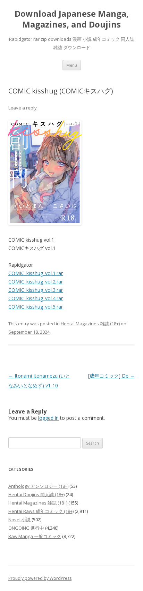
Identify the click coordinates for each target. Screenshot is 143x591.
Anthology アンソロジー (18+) (38, 486)
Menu (71, 65)
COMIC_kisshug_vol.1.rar (35, 273)
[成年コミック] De (111, 375)
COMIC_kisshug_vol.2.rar (35, 281)
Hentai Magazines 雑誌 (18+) (90, 323)
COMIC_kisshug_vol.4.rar (35, 298)
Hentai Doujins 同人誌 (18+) (36, 494)
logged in (48, 418)
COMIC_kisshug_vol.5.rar (35, 306)
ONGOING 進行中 (26, 528)
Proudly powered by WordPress (40, 578)
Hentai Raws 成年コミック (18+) (41, 511)
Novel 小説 (19, 519)
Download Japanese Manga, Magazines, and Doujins (72, 19)
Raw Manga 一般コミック (34, 536)
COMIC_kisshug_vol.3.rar (35, 290)
